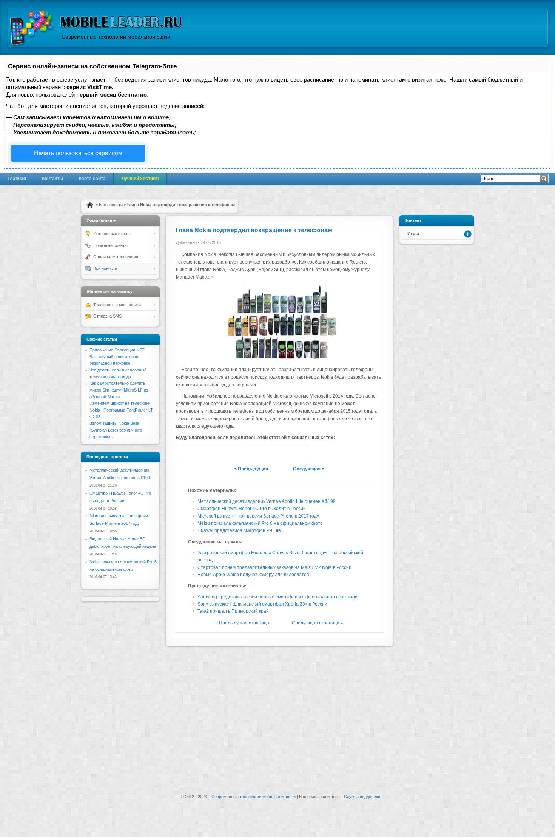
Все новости (111, 204)
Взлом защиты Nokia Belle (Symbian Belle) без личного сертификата (115, 430)
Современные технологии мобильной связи (253, 796)
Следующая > (308, 469)
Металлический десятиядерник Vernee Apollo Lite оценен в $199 (266, 501)
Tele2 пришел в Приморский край (233, 611)
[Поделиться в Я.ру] (242, 454)
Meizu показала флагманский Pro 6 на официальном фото (260, 523)
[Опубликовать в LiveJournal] (271, 454)
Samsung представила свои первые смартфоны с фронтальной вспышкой (277, 597)
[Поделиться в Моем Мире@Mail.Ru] (285, 454)
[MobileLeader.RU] (32, 29)
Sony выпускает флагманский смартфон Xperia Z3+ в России (262, 604)
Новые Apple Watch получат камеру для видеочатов (253, 574)
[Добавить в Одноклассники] (256, 454)
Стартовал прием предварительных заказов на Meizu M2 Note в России (274, 567)
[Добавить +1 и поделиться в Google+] (199, 454)
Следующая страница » (317, 623)
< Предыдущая (251, 469)
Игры (413, 233)
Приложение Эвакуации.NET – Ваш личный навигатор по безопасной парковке (118, 356)
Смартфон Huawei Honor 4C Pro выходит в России (251, 508)
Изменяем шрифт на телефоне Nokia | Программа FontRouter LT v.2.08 (121, 410)
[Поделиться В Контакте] (213, 454)
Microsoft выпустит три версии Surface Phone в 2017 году (258, 516)
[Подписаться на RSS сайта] (299, 454)
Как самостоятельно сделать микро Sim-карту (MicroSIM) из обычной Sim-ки (118, 390)
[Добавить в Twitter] (185, 454)
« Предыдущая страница (242, 623)
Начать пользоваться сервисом (78, 153)
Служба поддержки (362, 796)
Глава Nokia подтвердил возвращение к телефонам (254, 230)
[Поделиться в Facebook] (228, 454)
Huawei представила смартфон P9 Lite (239, 530)
